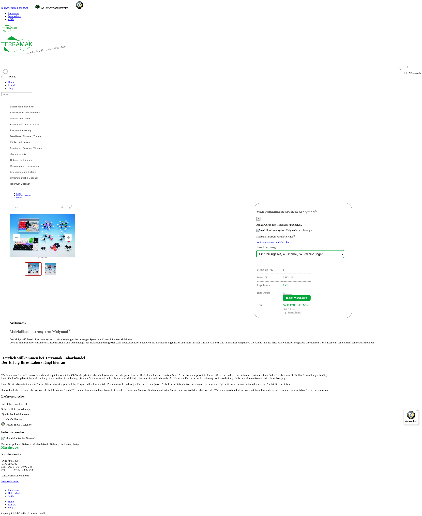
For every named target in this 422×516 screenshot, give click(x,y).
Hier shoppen (10, 447)
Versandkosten (294, 312)
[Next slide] (68, 237)
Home (11, 82)
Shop (10, 88)
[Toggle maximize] (71, 207)
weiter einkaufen (265, 242)
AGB (11, 19)
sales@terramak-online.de (14, 7)
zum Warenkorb (282, 242)
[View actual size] (62, 207)
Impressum (13, 13)
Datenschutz (14, 16)
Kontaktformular (10, 481)
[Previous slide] (16, 237)
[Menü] (417, 411)
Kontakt (12, 85)
